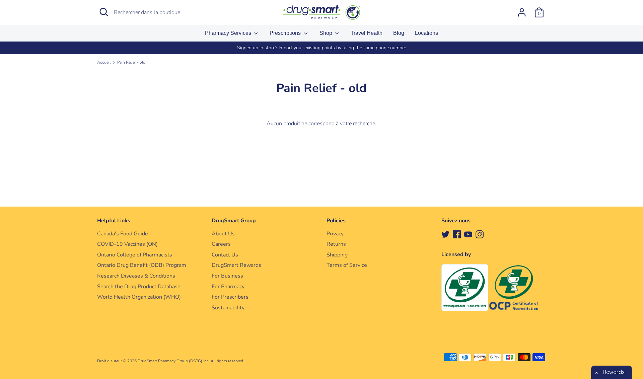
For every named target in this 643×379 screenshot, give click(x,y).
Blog (398, 33)
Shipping (337, 254)
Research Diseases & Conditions (136, 276)
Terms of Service (347, 265)
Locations (426, 33)
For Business (227, 276)
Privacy (335, 233)
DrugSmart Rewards (236, 265)
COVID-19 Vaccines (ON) (127, 244)
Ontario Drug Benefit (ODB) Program (141, 265)
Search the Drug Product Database (139, 286)
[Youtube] (468, 234)
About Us (223, 233)
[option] (321, 48)
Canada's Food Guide (122, 233)
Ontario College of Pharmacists (134, 254)
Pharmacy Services (229, 33)
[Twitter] (445, 234)
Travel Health (366, 33)
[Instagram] (480, 234)
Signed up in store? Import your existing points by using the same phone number (321, 48)
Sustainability (228, 307)
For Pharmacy (228, 286)
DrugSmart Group (234, 220)
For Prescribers (230, 297)
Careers (221, 244)
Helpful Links (113, 220)
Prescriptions (286, 33)
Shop (326, 33)
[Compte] (521, 9)
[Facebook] (457, 234)
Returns (336, 244)
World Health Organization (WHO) (139, 297)
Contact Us (225, 254)
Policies (336, 220)
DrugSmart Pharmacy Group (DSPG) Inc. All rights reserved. (191, 361)
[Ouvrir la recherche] (104, 12)
